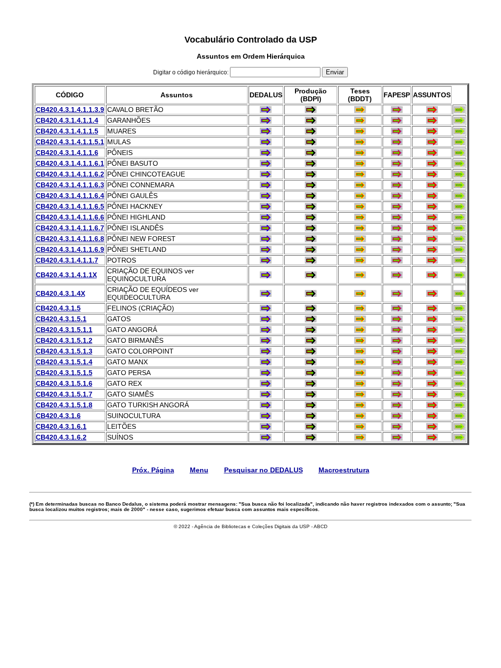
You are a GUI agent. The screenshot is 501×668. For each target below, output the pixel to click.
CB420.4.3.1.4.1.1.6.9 (70, 249)
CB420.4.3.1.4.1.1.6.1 (70, 163)
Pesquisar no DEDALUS (263, 470)
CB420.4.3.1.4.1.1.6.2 (70, 174)
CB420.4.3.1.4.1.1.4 (67, 120)
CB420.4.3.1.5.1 (61, 319)
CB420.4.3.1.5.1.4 (64, 362)
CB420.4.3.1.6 (58, 416)
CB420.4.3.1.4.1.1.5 (67, 131)
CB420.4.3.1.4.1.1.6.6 (70, 217)
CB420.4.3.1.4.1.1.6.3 (70, 185)
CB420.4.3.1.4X (60, 293)
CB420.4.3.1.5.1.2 (64, 340)
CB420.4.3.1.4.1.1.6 (67, 152)
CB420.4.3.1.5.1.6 (64, 383)
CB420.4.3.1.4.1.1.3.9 (70, 109)
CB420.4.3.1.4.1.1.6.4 (70, 196)
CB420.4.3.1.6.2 (61, 437)
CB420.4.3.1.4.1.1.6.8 (70, 239)
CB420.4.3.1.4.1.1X (66, 275)
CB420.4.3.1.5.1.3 (64, 351)
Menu (199, 470)
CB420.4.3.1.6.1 (61, 426)
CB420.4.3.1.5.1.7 (64, 394)
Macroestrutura (344, 470)
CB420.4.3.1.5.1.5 (64, 373)
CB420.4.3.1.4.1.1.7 (67, 260)
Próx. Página (153, 470)
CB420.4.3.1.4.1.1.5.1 (70, 142)
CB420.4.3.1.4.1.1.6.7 (70, 228)
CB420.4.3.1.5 (58, 308)
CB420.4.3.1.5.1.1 (64, 330)
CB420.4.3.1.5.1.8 (64, 405)
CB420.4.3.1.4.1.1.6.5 (70, 206)
